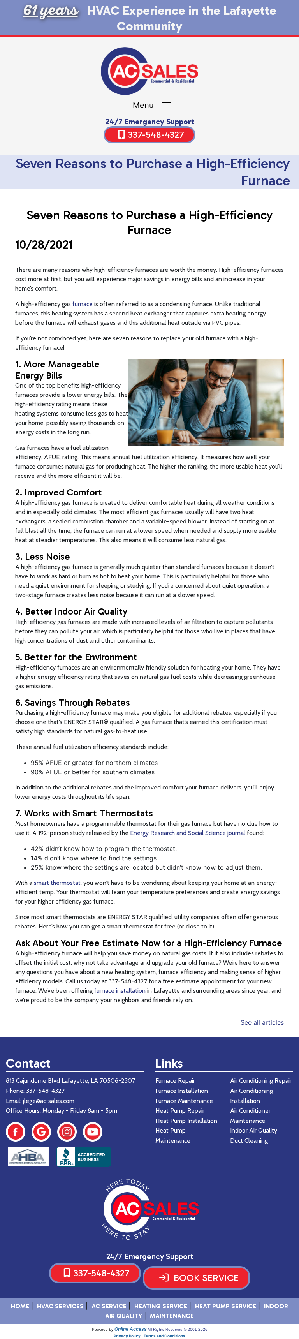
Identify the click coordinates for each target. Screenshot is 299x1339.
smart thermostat (57, 882)
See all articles (262, 1022)
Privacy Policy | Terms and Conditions (149, 1336)
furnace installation (120, 990)
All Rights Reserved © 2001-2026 (178, 1329)
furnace (82, 304)
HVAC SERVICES (60, 1306)
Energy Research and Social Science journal (187, 833)
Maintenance (172, 1316)
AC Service (109, 1306)
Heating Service (160, 1306)
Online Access (130, 1329)
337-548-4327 (156, 134)
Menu (147, 105)
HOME (20, 1306)
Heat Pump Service (225, 1306)
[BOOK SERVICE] (196, 1287)
